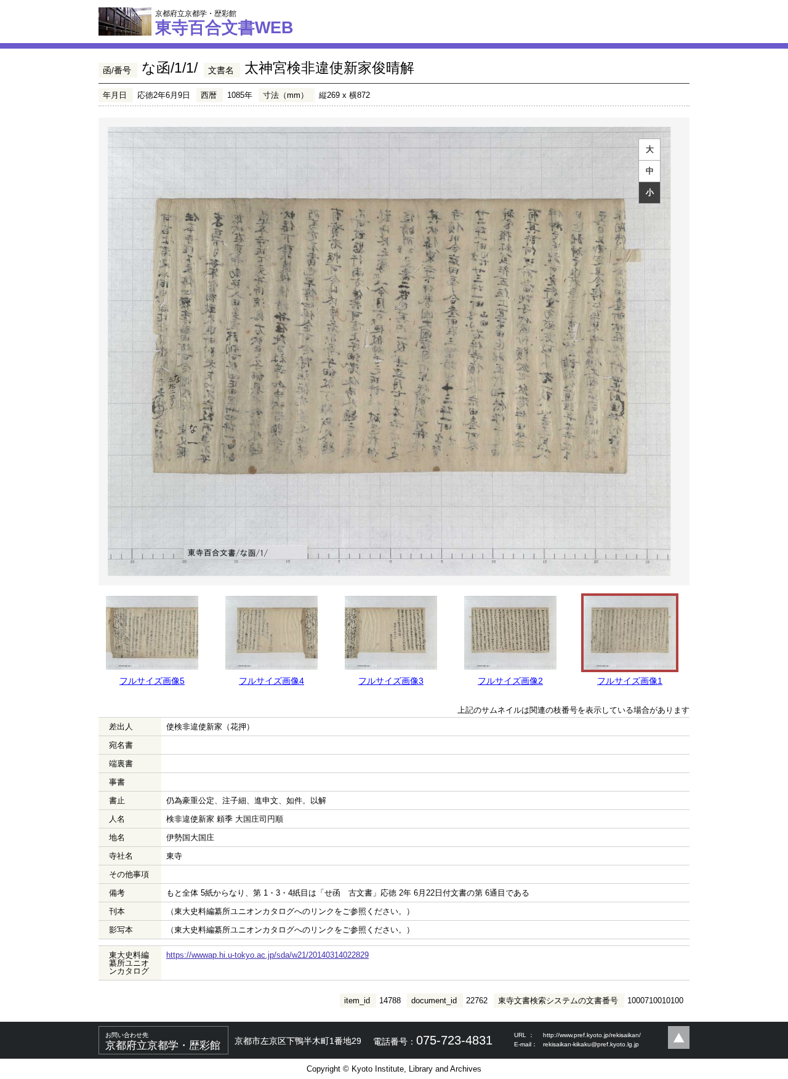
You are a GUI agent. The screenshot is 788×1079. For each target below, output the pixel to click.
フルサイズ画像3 (391, 681)
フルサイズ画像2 (510, 681)
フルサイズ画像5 (152, 681)
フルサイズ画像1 (629, 681)
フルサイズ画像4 (271, 681)
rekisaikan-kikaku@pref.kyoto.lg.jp (591, 1044)
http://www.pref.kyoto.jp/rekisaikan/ (592, 1035)
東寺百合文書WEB (224, 22)
